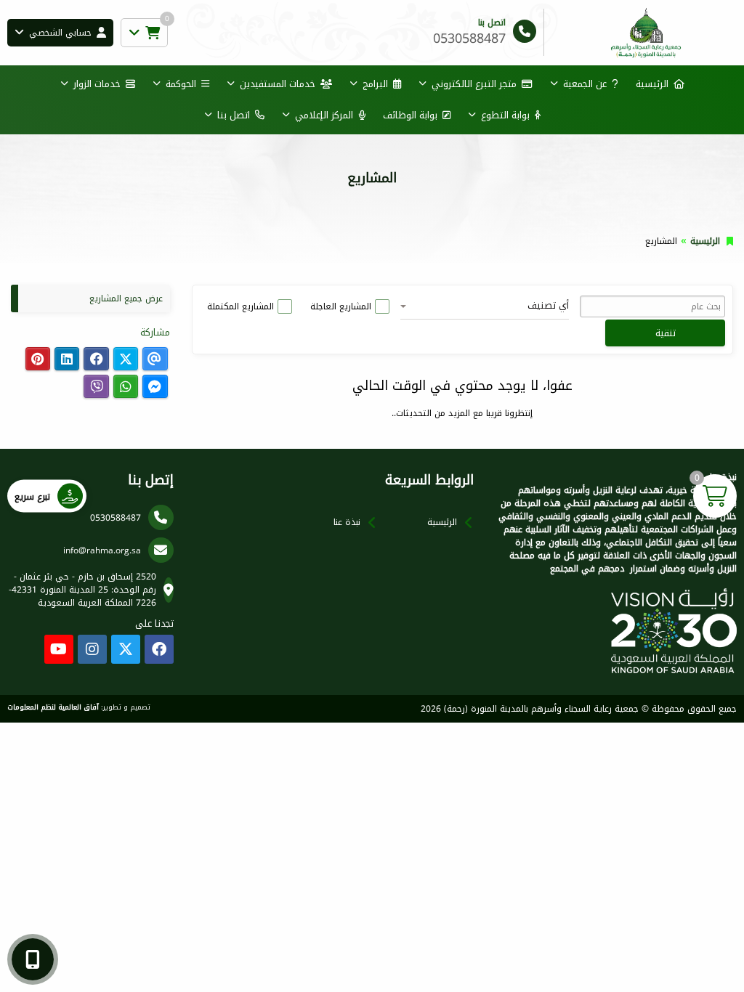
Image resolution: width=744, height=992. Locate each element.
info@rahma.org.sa (102, 550)
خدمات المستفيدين (277, 84)
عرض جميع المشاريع (126, 298)
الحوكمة (181, 84)
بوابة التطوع (505, 115)
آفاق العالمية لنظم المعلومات (53, 707)
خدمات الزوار (97, 84)
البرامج (375, 84)
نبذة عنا (346, 522)
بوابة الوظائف (410, 115)
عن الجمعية (585, 84)
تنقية (665, 333)
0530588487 (115, 518)
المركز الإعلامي (324, 115)
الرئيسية (652, 84)
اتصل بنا (233, 115)
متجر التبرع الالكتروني (474, 84)
